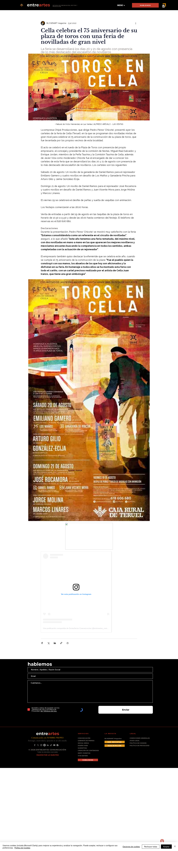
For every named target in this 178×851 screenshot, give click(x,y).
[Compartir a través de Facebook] (42, 643)
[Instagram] (41, 745)
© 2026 (32, 750)
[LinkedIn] (48, 745)
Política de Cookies (22, 847)
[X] (38, 745)
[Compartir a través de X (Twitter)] (48, 643)
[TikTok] (51, 745)
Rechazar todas (150, 846)
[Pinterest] (44, 745)
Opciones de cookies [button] (131, 846)
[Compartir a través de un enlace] (61, 643)
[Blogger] (57, 745)
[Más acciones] (135, 23)
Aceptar (166, 846)
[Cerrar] (174, 846)
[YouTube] (54, 745)
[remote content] (89, 592)
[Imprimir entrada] (67, 643)
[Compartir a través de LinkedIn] (55, 643)
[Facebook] (34, 745)
